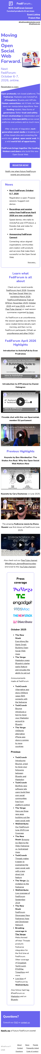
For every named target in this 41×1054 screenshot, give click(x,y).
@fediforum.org (34, 24)
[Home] (11, 4)
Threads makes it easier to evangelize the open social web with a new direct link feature (22, 868)
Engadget (21, 962)
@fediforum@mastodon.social (29, 22)
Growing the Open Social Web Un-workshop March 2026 (22, 293)
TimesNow (20, 972)
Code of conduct (32, 1051)
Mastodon (15, 996)
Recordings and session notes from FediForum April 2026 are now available (22, 212)
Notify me (5, 1030)
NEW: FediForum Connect (20, 8)
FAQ (16, 1022)
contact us (25, 1022)
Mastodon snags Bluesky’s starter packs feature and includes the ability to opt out (22, 666)
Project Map (34, 17)
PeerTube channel (13, 309)
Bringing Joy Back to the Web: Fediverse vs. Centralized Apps (22, 846)
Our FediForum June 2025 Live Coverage (22, 830)
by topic (30, 312)
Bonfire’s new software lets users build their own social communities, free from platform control (22, 795)
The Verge (20, 934)
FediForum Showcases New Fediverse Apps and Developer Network (22, 918)
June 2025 (20, 306)
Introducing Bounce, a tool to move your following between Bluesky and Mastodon (21, 770)
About (19, 1045)
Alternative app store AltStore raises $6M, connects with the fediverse (22, 696)
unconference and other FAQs (20, 333)
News (27, 1045)
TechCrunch (20, 966)
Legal (3, 1050)
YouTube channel (27, 566)
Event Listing (33, 14)
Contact (20, 1048)
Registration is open (9, 86)
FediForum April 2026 (16, 290)
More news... (32, 262)
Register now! (20, 165)
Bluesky (14, 999)
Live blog (19, 978)
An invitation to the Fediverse (22, 883)
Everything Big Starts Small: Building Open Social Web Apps (21, 647)
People (35, 1045)
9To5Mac (19, 969)
